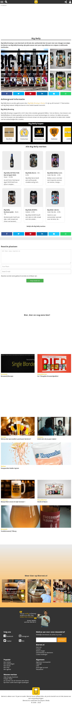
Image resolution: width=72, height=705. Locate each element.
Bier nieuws (7, 666)
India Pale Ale (51, 175)
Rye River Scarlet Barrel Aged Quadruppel (16, 682)
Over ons (39, 647)
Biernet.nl (26, 700)
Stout (6, 177)
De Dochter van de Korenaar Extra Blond (16, 681)
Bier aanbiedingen (9, 664)
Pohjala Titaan (8, 679)
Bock (17, 212)
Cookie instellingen (41, 654)
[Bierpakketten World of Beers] (54, 489)
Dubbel (28, 212)
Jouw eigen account (42, 667)
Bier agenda (7, 669)
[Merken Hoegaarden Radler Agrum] (36, 454)
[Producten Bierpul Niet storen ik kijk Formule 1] (18, 489)
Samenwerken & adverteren (44, 652)
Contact (38, 649)
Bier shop (6, 667)
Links (37, 666)
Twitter (9, 641)
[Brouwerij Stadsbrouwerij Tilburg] (36, 516)
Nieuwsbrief (39, 669)
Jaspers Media (44, 700)
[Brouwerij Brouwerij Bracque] (18, 363)
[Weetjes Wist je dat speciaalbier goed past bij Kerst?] (18, 426)
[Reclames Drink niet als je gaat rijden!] (54, 426)
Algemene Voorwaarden (43, 662)
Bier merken (7, 662)
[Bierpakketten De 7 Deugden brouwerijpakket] (54, 363)
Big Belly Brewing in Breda (36, 103)
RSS (22, 641)
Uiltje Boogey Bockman (11, 677)
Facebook (9, 636)
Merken (4, 5)
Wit (38, 173)
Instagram (25, 636)
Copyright (39, 664)
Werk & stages (40, 651)
